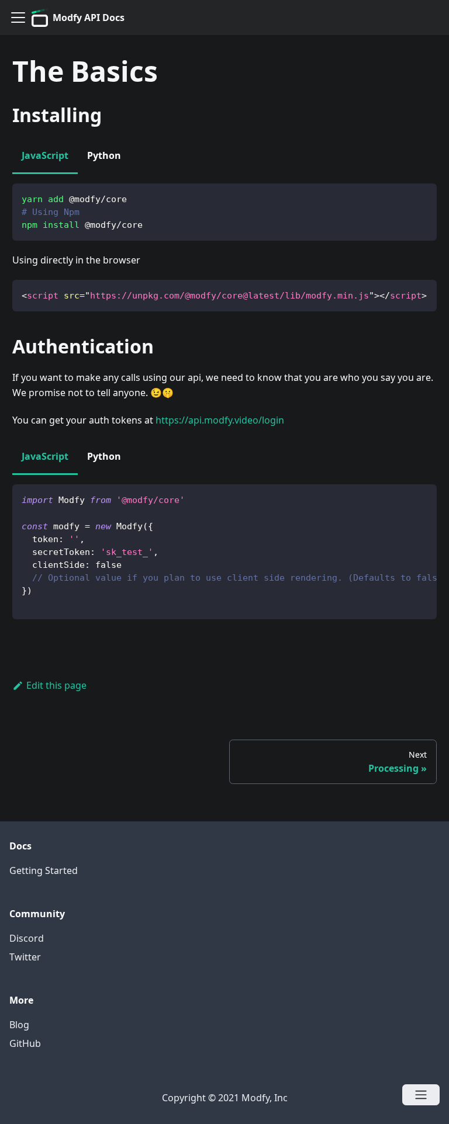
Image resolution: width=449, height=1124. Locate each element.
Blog (19, 1024)
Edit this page (56, 685)
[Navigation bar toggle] (18, 17)
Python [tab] (104, 155)
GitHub (25, 1043)
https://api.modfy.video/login (220, 420)
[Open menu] (421, 1094)
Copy (418, 196)
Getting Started (43, 870)
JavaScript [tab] (45, 155)
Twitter (25, 956)
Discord (26, 938)
